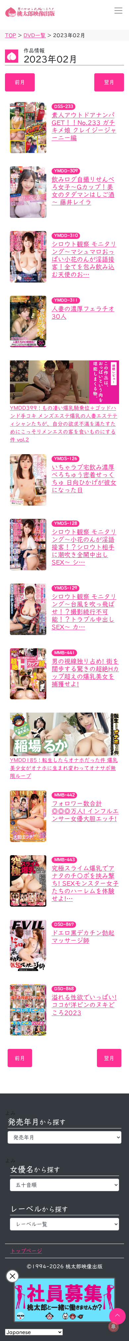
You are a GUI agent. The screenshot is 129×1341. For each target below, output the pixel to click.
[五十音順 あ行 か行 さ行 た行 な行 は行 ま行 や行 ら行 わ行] (64, 1185)
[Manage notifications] (113, 1326)
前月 (20, 82)
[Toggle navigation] (116, 10)
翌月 (109, 82)
